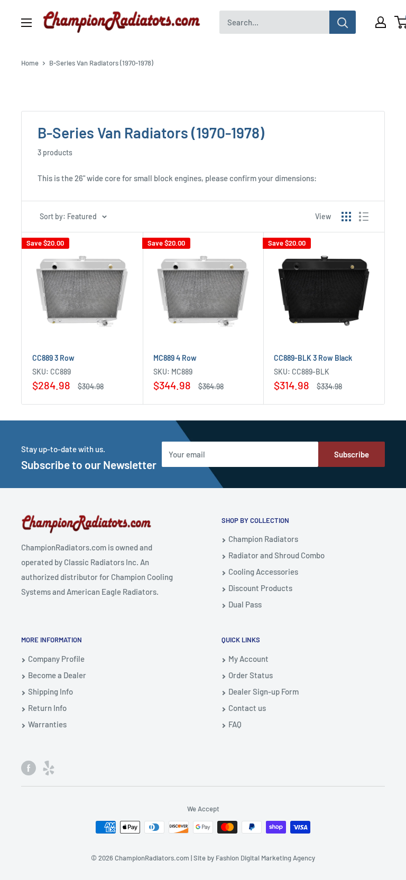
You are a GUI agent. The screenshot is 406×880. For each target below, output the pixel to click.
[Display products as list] (363, 216)
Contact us (247, 708)
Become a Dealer (57, 675)
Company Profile (56, 658)
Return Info (47, 708)
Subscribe (351, 454)
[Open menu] (26, 22)
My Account (248, 658)
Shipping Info (50, 691)
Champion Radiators (263, 539)
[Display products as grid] (346, 216)
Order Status (250, 675)
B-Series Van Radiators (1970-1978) (101, 63)
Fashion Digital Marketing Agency (265, 858)
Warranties (47, 724)
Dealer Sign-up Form (263, 691)
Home (30, 63)
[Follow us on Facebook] (28, 767)
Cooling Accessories (263, 571)
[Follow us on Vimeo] (48, 767)
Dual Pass (245, 604)
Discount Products (260, 588)
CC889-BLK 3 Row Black (313, 357)
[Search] (342, 22)
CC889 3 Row (53, 357)
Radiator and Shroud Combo (276, 555)
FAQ (235, 724)
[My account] (380, 22)
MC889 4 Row (175, 357)
